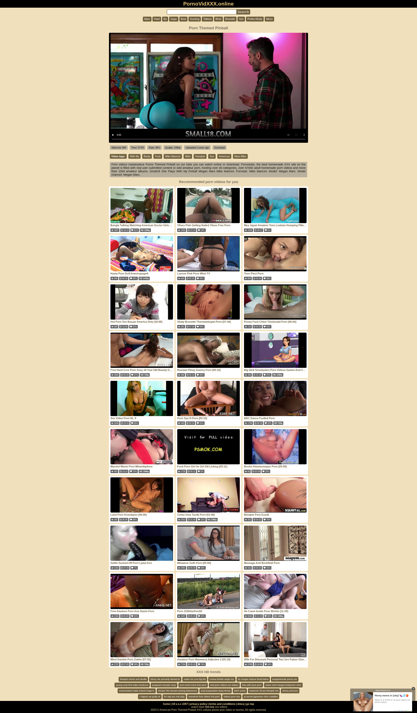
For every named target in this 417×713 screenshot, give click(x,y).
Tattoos (207, 19)
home (166, 704)
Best (183, 19)
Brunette (230, 19)
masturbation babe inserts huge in (136, 690)
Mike (188, 156)
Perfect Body (254, 19)
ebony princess (290, 690)
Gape (174, 19)
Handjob (200, 156)
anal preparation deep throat (215, 690)
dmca (240, 704)
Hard (157, 19)
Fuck (158, 156)
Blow (218, 19)
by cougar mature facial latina (253, 679)
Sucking (194, 19)
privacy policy (198, 704)
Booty (147, 156)
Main (147, 19)
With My (134, 156)
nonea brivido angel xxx (222, 679)
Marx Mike (240, 156)
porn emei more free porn (193, 685)
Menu (269, 19)
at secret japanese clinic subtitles (261, 696)
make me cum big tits (195, 679)
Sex (241, 19)
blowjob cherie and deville (133, 679)
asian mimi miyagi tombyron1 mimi (283, 685)
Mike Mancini (172, 156)
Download (219, 147)
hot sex (209, 707)
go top (250, 704)
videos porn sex (232, 696)
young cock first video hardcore (132, 685)
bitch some (239, 690)
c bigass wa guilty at (149, 696)
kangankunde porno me (284, 679)
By (165, 19)
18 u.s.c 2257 (180, 704)
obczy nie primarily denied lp (165, 679)
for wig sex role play (174, 696)
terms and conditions (222, 704)
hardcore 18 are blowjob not (263, 690)
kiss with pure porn (252, 685)
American (224, 156)
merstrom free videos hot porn (204, 696)
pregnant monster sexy (164, 685)
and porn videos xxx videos (224, 685)
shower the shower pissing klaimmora (177, 690)
